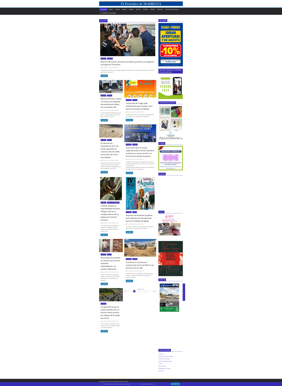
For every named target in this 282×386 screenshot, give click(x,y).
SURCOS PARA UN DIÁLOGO (172, 9)
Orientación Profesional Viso (165, 361)
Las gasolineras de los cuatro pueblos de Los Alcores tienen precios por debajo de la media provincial (110, 312)
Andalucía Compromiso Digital (165, 356)
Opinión (131, 9)
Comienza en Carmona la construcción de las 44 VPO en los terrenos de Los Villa (140, 265)
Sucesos (152, 9)
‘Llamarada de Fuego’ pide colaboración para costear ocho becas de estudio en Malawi (139, 106)
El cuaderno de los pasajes (108, 13)
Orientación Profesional (164, 358)
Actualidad (103, 9)
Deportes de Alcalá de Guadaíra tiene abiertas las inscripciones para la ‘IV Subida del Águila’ (139, 218)
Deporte (124, 9)
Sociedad (145, 9)
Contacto (160, 9)
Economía (135, 144)
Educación (110, 58)
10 (145, 291)
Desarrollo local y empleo (164, 368)
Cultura (117, 9)
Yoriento (160, 363)
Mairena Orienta (162, 366)
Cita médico (161, 371)
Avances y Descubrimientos (113, 202)
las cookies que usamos (135, 384)
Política (138, 9)
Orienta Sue (161, 354)
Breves (111, 9)
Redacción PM (115, 67)
